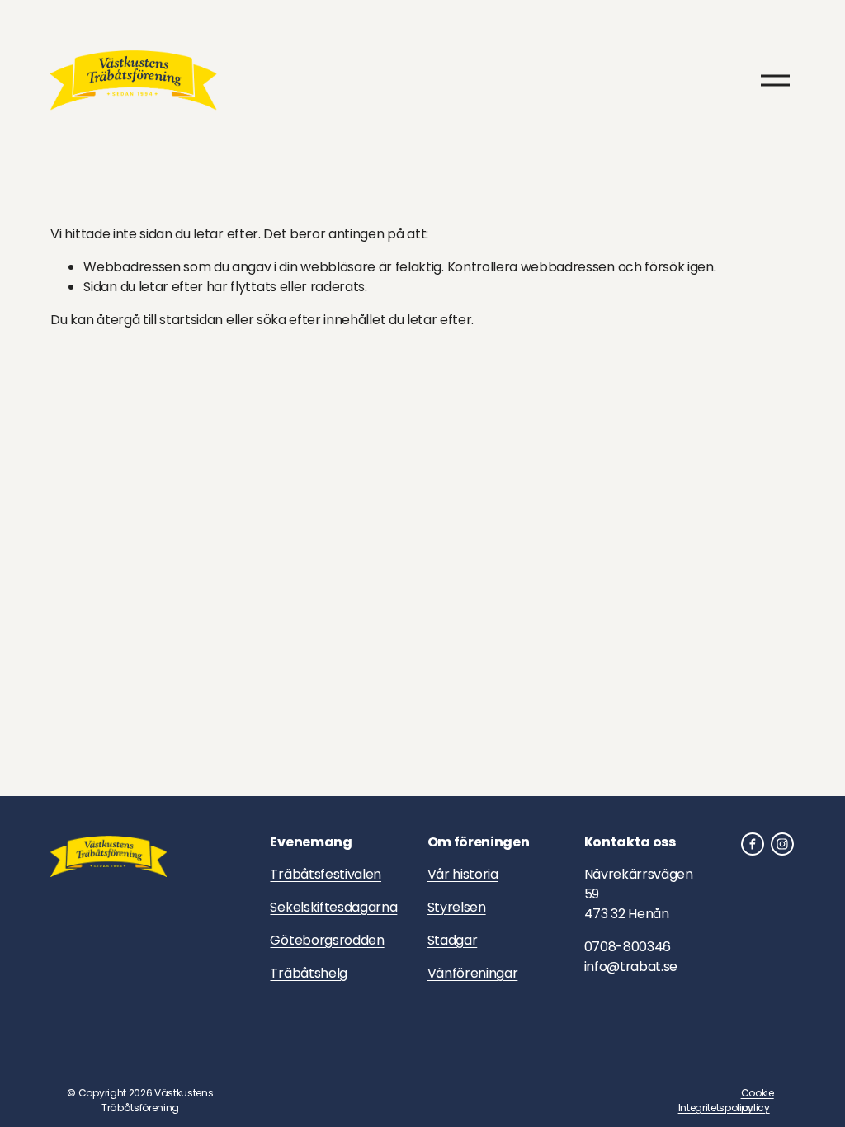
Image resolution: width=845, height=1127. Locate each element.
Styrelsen (456, 907)
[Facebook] (752, 844)
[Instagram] (782, 844)
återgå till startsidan (160, 319)
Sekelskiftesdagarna (333, 907)
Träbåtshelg (308, 973)
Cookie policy (757, 1100)
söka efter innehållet (321, 319)
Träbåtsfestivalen (325, 874)
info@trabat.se (631, 966)
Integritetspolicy (716, 1108)
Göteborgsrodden (327, 940)
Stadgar (452, 940)
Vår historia (462, 874)
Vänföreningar (472, 973)
